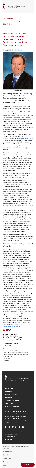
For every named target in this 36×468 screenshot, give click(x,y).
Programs (8, 391)
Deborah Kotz (18, 50)
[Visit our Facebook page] (6, 427)
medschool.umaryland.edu (11, 326)
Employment (7, 462)
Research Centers (11, 394)
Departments (9, 388)
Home (5, 22)
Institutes (8, 397)
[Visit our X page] (9, 427)
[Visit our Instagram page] (19, 427)
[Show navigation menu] (31, 6)
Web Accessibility (8, 451)
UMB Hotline (7, 458)
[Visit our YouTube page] (13, 427)
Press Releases (19, 22)
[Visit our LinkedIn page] (16, 427)
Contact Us (8, 439)
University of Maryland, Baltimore (15, 411)
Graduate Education (12, 400)
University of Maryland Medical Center (17, 414)
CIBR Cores (9, 403)
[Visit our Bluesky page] (23, 427)
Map (4, 465)
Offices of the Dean (12, 407)
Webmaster (6, 448)
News (10, 22)
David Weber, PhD (26, 138)
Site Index (6, 455)
